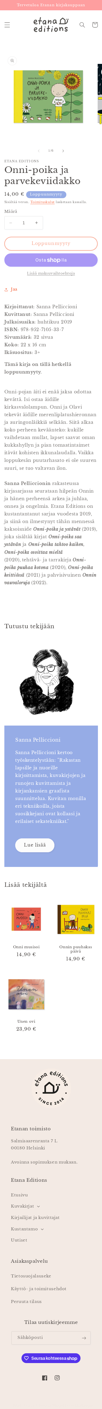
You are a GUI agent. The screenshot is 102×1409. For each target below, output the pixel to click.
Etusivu (19, 1195)
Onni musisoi (26, 947)
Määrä (10, 211)
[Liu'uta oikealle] (63, 151)
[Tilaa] (84, 1338)
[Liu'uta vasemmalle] (39, 151)
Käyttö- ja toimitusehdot (39, 1288)
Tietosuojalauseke (31, 1276)
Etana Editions (38, 1405)
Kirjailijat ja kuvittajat (35, 1217)
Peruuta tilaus (26, 1301)
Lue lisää (35, 845)
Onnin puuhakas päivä (75, 949)
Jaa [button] (14, 289)
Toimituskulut (42, 202)
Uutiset (19, 1240)
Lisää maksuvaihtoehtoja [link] (51, 273)
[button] (7, 24)
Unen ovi (26, 1021)
